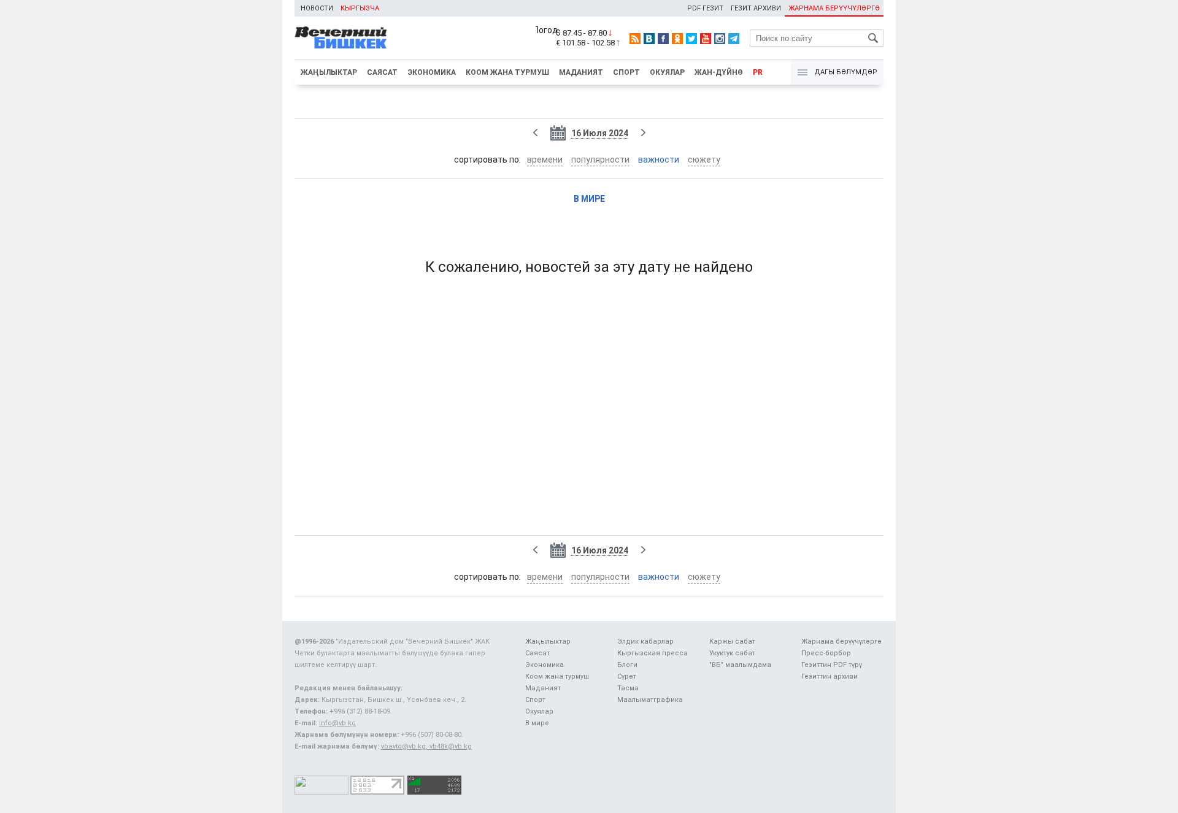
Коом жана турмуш (507, 72)
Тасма (628, 688)
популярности (600, 159)
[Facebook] (663, 38)
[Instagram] (719, 38)
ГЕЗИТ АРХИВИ (756, 8)
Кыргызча (360, 8)
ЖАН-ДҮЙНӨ (719, 72)
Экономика (431, 72)
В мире (589, 199)
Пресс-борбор (826, 653)
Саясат (382, 72)
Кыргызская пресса (652, 653)
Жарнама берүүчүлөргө (841, 641)
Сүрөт (626, 676)
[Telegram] (733, 38)
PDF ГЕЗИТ (705, 8)
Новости (317, 8)
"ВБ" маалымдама (740, 665)
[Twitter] (691, 38)
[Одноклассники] (677, 38)
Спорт (626, 72)
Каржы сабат (732, 641)
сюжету (704, 159)
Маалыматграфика (650, 700)
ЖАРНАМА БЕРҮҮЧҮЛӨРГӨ (834, 8)
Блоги (627, 665)
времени (545, 159)
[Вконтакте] (649, 38)
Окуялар (667, 72)
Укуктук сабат (732, 653)
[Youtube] (705, 38)
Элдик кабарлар (645, 641)
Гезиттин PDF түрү (831, 665)
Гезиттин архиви (829, 676)
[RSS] (635, 38)
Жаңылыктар (329, 72)
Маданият (581, 72)
